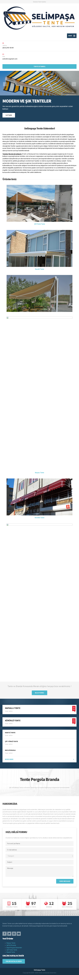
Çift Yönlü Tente (12, 950)
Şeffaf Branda (11, 945)
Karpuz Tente (11, 943)
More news (9, 759)
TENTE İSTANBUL (40, 66)
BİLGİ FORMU (39, 693)
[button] (5, 84)
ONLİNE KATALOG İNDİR (14, 961)
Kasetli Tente (11, 952)
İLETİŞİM (9, 115)
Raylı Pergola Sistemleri (14, 947)
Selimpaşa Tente (39, 970)
